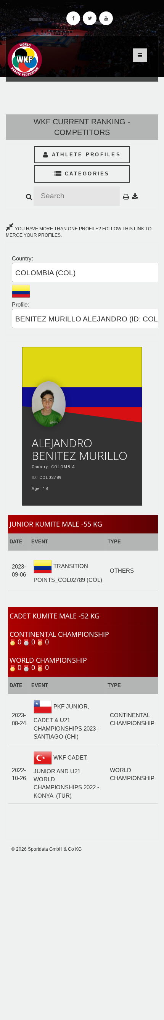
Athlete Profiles (85, 154)
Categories (86, 174)
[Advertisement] (82, 936)
